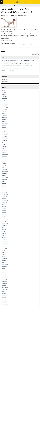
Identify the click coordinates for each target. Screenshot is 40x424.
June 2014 (4, 293)
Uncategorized (5, 81)
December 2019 (5, 171)
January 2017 (4, 239)
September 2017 (5, 223)
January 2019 (4, 192)
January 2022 (4, 131)
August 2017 (4, 225)
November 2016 (5, 243)
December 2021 (5, 132)
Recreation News (23, 15)
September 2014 (5, 287)
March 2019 (4, 189)
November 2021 (5, 134)
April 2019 (4, 187)
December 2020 (5, 154)
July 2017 (3, 227)
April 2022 (4, 125)
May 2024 (4, 92)
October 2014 (4, 285)
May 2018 (4, 208)
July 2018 (3, 204)
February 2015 (4, 277)
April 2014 (4, 297)
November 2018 (5, 196)
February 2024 (4, 98)
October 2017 (4, 221)
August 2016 (4, 248)
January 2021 (4, 152)
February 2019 (4, 190)
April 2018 (4, 210)
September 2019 (5, 177)
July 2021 (3, 142)
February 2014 (4, 301)
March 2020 (4, 165)
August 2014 (4, 289)
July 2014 (3, 291)
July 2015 (3, 268)
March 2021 (4, 148)
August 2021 (4, 140)
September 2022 (5, 123)
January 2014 (4, 302)
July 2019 (3, 181)
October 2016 (4, 245)
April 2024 (4, 94)
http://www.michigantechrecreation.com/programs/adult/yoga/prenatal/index (18, 44)
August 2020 (4, 160)
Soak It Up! (3, 51)
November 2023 (5, 104)
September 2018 (5, 200)
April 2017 (4, 233)
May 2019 (4, 185)
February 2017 (4, 237)
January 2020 (4, 169)
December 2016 (5, 241)
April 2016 (4, 252)
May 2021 (4, 144)
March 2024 (4, 96)
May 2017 (4, 231)
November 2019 (5, 173)
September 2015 (5, 264)
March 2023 (4, 111)
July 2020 (3, 161)
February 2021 (4, 150)
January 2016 (4, 258)
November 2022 (5, 119)
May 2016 (4, 250)
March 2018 (4, 212)
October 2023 (4, 105)
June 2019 (4, 183)
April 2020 (4, 163)
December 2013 (5, 304)
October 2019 (4, 175)
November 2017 (5, 219)
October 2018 (4, 198)
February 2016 (4, 256)
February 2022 (4, 129)
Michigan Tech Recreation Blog (8, 5)
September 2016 (5, 246)
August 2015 (4, 266)
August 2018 (4, 202)
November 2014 (5, 283)
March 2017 (4, 235)
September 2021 (5, 138)
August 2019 (4, 179)
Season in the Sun (35, 54)
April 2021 (4, 146)
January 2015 (4, 279)
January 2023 (4, 115)
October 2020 (4, 156)
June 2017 (4, 229)
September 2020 (5, 158)
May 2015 (4, 272)
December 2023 (5, 102)
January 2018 (4, 216)
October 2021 (4, 136)
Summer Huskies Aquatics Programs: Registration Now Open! (14, 68)
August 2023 (4, 109)
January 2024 (4, 100)
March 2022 (4, 127)
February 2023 (4, 113)
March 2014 (4, 299)
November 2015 (5, 260)
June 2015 (4, 270)
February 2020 (4, 167)
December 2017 (5, 217)
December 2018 (5, 194)
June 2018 (4, 206)
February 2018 (4, 214)
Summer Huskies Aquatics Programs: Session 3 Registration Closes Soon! (16, 63)
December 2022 (5, 117)
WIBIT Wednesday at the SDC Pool (8, 70)
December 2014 (5, 281)
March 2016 (4, 254)
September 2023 (5, 107)
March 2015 (4, 275)
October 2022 (4, 121)
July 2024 (3, 90)
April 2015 (4, 273)
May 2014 (4, 295)
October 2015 (4, 262)
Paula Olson (15, 15)
